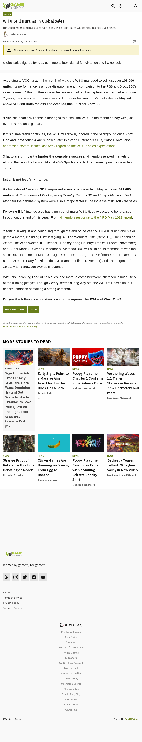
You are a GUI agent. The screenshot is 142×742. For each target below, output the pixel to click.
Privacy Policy (11, 602)
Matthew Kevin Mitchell (121, 475)
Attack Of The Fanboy (71, 647)
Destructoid (71, 668)
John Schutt (45, 393)
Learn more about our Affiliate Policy (20, 326)
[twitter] (25, 577)
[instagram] (15, 577)
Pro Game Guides (71, 632)
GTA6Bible (71, 709)
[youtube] (43, 577)
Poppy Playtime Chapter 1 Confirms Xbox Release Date (87, 378)
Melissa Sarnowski (83, 388)
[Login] (135, 6)
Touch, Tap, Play (71, 694)
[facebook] (34, 577)
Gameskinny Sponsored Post (15, 419)
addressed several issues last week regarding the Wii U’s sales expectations (59, 146)
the (97, 217)
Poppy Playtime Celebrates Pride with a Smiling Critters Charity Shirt (85, 470)
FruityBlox (71, 699)
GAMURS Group (132, 719)
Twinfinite (71, 637)
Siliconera (71, 657)
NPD (103, 217)
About (6, 592)
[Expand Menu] (128, 6)
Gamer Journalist (71, 673)
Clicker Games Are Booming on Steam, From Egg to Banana (53, 467)
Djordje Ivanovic (47, 480)
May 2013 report (120, 217)
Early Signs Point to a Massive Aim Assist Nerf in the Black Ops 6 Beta (53, 380)
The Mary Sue (71, 689)
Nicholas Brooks (13, 475)
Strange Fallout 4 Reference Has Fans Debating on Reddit (18, 465)
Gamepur (71, 642)
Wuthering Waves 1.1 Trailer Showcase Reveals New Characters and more (123, 383)
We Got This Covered (71, 663)
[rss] (6, 577)
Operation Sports (71, 683)
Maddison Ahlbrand (119, 398)
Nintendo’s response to (76, 217)
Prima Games (71, 652)
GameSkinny (71, 678)
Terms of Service (12, 597)
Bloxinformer (71, 704)
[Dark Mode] (120, 6)
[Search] (113, 6)
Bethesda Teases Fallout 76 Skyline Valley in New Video (122, 465)
